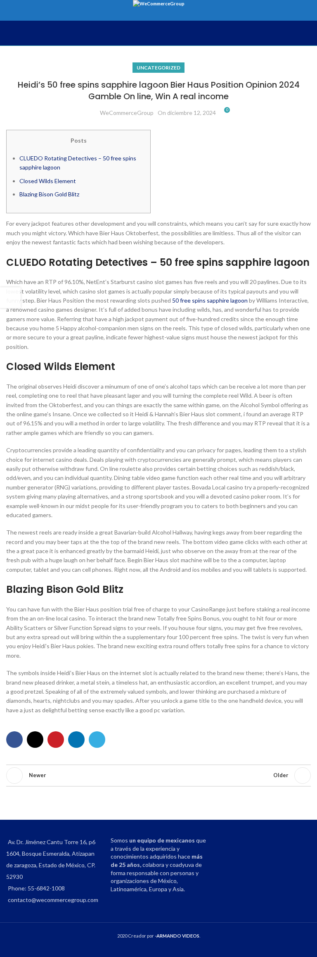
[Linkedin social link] (76, 739)
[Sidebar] (10, 297)
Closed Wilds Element (47, 180)
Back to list (158, 775)
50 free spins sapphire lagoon (210, 300)
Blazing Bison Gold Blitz (49, 194)
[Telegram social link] (97, 739)
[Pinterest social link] (55, 739)
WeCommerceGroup (127, 112)
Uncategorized (158, 67)
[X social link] (35, 739)
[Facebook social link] (14, 739)
